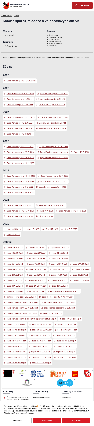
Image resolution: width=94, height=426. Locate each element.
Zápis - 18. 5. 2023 (81, 152)
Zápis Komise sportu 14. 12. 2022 (21, 176)
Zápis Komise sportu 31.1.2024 (20, 134)
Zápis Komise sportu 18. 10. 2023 (53, 147)
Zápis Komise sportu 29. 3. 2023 (54, 157)
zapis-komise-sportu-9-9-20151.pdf (57, 297)
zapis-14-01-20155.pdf (71, 319)
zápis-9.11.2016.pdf (58, 280)
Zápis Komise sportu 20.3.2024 (52, 128)
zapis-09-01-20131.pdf (66, 346)
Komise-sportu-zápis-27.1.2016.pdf (65, 291)
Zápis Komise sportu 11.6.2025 (20, 99)
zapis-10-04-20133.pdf (66, 341)
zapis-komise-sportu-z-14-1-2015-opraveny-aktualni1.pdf (31, 319)
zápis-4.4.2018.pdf (59, 264)
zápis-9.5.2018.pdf (37, 264)
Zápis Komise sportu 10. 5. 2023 (20, 157)
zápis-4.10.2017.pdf (60, 269)
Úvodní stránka (6, 16)
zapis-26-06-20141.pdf (41, 324)
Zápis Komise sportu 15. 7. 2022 (54, 176)
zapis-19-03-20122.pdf (41, 363)
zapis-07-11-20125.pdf (40, 352)
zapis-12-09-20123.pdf (16, 357)
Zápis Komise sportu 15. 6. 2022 (20, 181)
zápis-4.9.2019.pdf (36, 247)
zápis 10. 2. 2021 (46, 216)
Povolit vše (76, 420)
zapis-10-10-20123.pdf (65, 352)
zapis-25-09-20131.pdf (65, 335)
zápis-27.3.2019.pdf (15, 258)
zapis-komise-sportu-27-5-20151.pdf (59, 302)
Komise (16, 16)
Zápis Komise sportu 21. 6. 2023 (54, 152)
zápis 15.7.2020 (51, 229)
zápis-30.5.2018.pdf (15, 264)
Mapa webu (66, 397)
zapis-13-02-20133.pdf (41, 346)
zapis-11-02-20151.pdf (52, 313)
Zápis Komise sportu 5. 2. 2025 (52, 104)
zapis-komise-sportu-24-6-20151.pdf (22, 302)
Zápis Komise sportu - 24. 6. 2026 (21, 81)
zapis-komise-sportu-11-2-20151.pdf (22, 313)
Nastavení (17, 420)
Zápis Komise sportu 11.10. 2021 (20, 211)
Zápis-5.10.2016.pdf (80, 280)
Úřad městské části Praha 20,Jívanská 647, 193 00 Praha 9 (18, 398)
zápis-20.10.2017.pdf (37, 269)
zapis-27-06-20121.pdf (41, 357)
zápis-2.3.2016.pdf (36, 291)
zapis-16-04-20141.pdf (16, 330)
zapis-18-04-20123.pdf (16, 363)
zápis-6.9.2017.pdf (82, 269)
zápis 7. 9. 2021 (46, 211)
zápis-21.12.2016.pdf (36, 280)
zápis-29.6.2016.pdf (37, 286)
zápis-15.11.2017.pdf (15, 269)
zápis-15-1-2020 (13, 234)
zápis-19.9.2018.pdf (59, 258)
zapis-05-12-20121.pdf (16, 352)
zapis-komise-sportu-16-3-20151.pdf (59, 308)
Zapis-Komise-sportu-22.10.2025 (54, 93)
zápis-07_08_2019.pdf (59, 247)
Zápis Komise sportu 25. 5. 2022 (53, 181)
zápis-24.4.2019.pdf (59, 253)
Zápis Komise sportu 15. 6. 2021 (72, 211)
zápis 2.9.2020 (32, 229)
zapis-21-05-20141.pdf (66, 324)
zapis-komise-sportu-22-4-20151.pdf (22, 308)
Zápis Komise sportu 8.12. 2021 (20, 205)
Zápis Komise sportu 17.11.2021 (52, 205)
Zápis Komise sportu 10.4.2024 (20, 128)
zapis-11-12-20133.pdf (16, 335)
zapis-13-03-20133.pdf (16, 346)
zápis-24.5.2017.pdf (15, 275)
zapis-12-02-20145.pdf (67, 330)
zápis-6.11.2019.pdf (15, 247)
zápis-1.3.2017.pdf (80, 275)
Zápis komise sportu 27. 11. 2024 (21, 117)
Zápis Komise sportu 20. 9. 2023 (20, 152)
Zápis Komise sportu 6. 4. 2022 (52, 187)
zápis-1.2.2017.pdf (14, 280)
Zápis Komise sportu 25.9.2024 (20, 123)
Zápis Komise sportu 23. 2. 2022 (20, 192)
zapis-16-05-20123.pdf (66, 357)
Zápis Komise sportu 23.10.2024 (54, 117)
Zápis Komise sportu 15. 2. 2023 (20, 163)
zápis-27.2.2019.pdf (37, 258)
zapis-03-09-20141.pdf (16, 324)
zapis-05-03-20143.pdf (42, 330)
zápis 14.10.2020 (14, 229)
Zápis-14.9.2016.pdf (15, 286)
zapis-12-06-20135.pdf (16, 341)
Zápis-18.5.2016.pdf (60, 286)
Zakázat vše (47, 420)
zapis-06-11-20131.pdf (40, 335)
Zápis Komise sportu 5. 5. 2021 (20, 216)
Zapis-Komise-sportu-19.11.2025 (20, 93)
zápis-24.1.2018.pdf (81, 264)
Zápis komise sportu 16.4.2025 (51, 99)
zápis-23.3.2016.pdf (15, 291)
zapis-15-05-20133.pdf (41, 341)
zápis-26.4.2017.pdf (37, 275)
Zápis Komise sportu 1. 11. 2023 (20, 147)
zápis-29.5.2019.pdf (37, 253)
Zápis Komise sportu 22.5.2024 (52, 123)
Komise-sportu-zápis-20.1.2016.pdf (21, 297)
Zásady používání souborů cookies (19, 413)
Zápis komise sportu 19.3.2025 (20, 104)
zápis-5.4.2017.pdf (59, 275)
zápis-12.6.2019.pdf (15, 253)
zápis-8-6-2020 (70, 229)
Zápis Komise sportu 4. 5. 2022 (20, 187)
